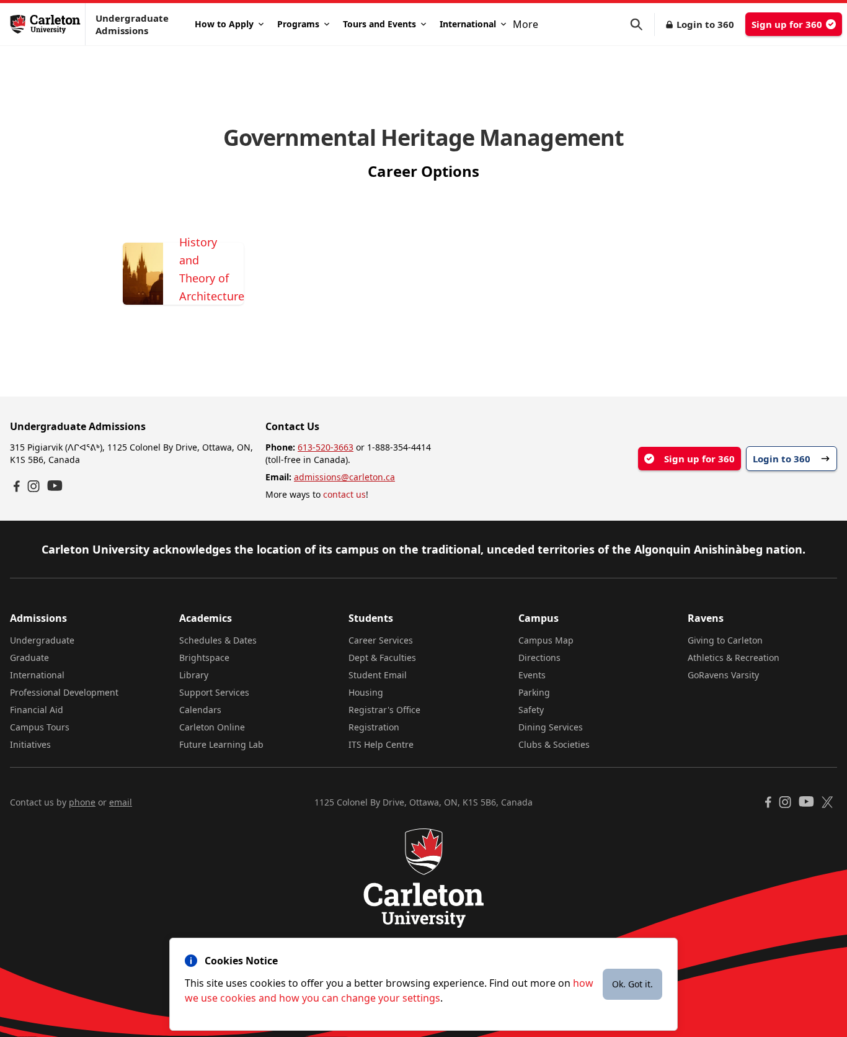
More (525, 24)
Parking (534, 692)
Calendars (200, 710)
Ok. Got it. (632, 984)
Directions (539, 657)
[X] (827, 802)
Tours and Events (379, 24)
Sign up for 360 (787, 24)
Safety (531, 710)
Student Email (377, 675)
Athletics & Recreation (733, 657)
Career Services (380, 640)
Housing (365, 692)
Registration (373, 727)
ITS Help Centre (381, 744)
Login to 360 (705, 24)
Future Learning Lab (221, 744)
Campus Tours (39, 727)
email (120, 802)
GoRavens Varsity (723, 675)
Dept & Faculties (382, 657)
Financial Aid (36, 710)
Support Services (214, 692)
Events (532, 675)
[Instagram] (33, 486)
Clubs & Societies (554, 744)
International (468, 24)
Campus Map (546, 640)
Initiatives (30, 744)
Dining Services (550, 727)
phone (82, 802)
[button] (642, 24)
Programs (298, 24)
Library (193, 675)
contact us (344, 494)
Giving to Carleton (725, 640)
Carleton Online (212, 727)
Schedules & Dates (218, 640)
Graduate (29, 657)
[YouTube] (55, 485)
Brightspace (204, 657)
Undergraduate (42, 640)
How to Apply (224, 24)
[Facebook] (17, 486)
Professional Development (64, 692)
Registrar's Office (384, 710)
